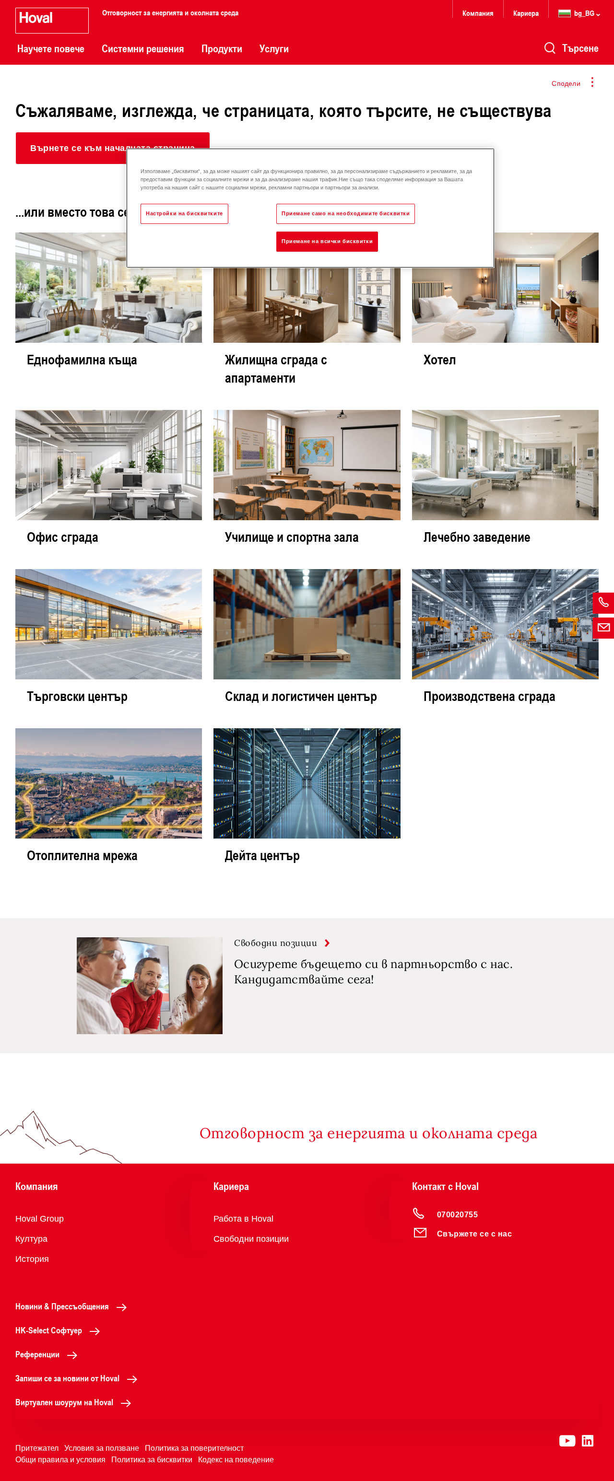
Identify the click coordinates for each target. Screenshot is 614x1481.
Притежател (37, 1448)
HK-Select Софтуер (48, 1330)
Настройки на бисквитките (184, 213)
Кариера (526, 12)
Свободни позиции (251, 1239)
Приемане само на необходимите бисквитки (346, 213)
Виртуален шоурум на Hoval (64, 1402)
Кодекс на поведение (236, 1460)
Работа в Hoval (243, 1219)
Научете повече (50, 48)
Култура (31, 1239)
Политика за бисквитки (151, 1460)
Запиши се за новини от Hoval (67, 1378)
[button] (112, 148)
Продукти (221, 48)
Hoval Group (39, 1219)
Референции (37, 1354)
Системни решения (143, 48)
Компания (478, 12)
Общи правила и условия (60, 1460)
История (32, 1259)
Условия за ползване (101, 1448)
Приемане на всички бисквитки (327, 241)
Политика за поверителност (194, 1448)
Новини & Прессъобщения (62, 1306)
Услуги (274, 48)
